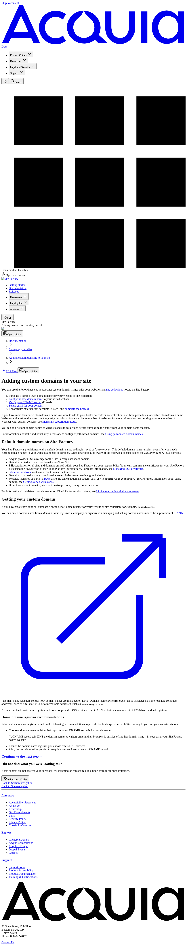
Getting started (17, 285)
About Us (14, 805)
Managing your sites (20, 349)
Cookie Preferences (20, 825)
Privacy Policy (17, 822)
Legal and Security (20, 67)
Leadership (15, 809)
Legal (12, 815)
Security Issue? (17, 818)
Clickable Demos (19, 839)
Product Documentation (22, 873)
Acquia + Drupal (18, 846)
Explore (6, 832)
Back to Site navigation (14, 786)
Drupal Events (17, 849)
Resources (16, 61)
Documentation (17, 288)
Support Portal (17, 867)
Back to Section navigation (17, 783)
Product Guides (18, 55)
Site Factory (11, 278)
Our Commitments (19, 812)
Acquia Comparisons (21, 842)
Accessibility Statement (22, 802)
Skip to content (10, 3)
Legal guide (16, 303)
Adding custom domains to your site (29, 357)
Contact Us (7, 942)
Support (14, 73)
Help (9, 318)
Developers (16, 297)
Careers (13, 852)
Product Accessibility (21, 870)
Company (7, 795)
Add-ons (14, 309)
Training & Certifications (23, 877)
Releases (14, 291)
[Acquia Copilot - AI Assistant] (5, 81)
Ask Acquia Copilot (17, 779)
